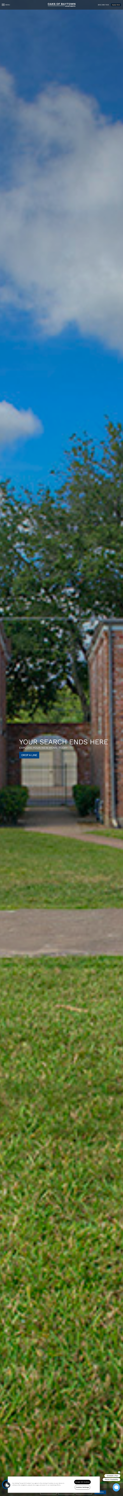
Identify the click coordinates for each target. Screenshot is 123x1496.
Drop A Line (29, 755)
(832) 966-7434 (103, 5)
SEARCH (100, 1492)
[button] (7, 1485)
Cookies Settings (82, 1487)
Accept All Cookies (82, 1482)
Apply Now (116, 5)
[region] (54, 1484)
